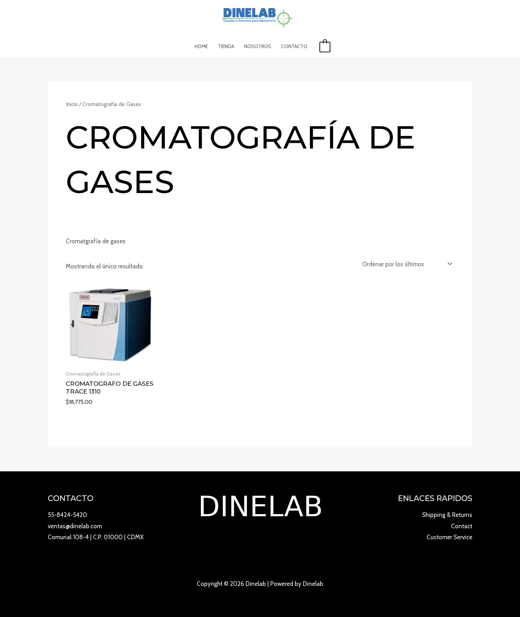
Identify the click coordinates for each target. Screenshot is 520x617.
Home (201, 46)
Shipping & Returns (447, 514)
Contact (461, 526)
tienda (226, 46)
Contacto (294, 46)
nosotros (257, 46)
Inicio (72, 104)
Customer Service (449, 537)
